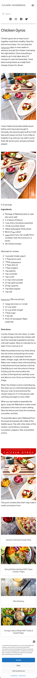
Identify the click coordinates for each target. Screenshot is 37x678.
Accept (18, 660)
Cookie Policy (14, 675)
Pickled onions (5, 299)
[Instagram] (16, 19)
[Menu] (33, 5)
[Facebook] (21, 19)
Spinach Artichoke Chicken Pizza (18, 540)
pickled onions (5, 47)
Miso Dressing (18, 601)
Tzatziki (7, 235)
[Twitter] (26, 19)
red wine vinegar (16, 262)
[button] (34, 642)
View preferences (18, 671)
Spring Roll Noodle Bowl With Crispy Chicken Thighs (19, 570)
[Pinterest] (10, 19)
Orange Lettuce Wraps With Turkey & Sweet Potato (18, 631)
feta (13, 232)
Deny (18, 665)
